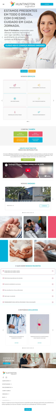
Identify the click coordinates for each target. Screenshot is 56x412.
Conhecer (44, 205)
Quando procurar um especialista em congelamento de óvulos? (16, 337)
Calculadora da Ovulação (20, 140)
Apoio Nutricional (35, 134)
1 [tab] (26, 65)
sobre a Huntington (28, 159)
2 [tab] (28, 121)
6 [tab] (30, 212)
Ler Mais (16, 342)
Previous (2, 37)
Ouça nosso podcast (35, 140)
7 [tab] (31, 212)
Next (53, 37)
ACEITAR (28, 409)
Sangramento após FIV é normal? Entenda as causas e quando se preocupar (39, 337)
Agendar (47, 4)
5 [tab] (28, 212)
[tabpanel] (28, 37)
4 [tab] (27, 212)
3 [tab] (29, 65)
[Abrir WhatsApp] (52, 408)
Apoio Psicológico (20, 134)
